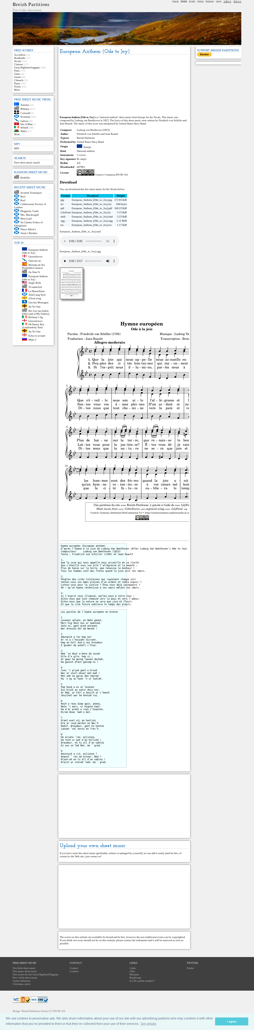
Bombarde (19, 57)
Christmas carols (21, 983)
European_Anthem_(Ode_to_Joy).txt (92, 204)
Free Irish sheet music (24, 968)
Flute (17, 70)
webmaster (141, 940)
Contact (74, 968)
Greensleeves (35, 256)
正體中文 (227, 2)
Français (175, 1)
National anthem (86, 151)
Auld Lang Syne (37, 294)
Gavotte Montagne (38, 302)
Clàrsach (18, 80)
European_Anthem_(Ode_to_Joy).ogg (92, 220)
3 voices (81, 154)
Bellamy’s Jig (35, 317)
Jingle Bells (34, 282)
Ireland (24, 127)
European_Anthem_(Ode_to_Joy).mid (92, 216)
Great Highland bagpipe (27, 67)
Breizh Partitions (31, 4)
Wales (23, 131)
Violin (17, 86)
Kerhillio (25, 177)
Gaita (17, 73)
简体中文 (237, 2)
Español (192, 1)
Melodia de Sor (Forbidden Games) (33, 266)
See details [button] (148, 1023)
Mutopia (134, 974)
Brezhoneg (210, 1)
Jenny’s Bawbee (29, 233)
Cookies (74, 971)
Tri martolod (35, 286)
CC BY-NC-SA (57, 1011)
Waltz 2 (32, 339)
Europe (87, 147)
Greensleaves (35, 320)
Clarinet (18, 64)
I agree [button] (231, 1021)
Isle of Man (26, 124)
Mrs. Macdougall (29, 214)
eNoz (132, 971)
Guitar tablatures (22, 980)
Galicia (24, 120)
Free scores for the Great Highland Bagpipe (36, 974)
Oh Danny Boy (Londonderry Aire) (33, 326)
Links (133, 968)
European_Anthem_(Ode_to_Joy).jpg (92, 199)
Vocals (17, 61)
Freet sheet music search (27, 162)
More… (18, 89)
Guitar (17, 77)
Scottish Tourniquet (31, 192)
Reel (22, 196)
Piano (17, 83)
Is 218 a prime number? (142, 980)
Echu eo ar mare (36, 335)
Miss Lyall (26, 218)
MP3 (16, 148)
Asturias (24, 104)
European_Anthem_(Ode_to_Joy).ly (91, 212)
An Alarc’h (34, 272)
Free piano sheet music (25, 971)
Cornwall (25, 113)
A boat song (34, 298)
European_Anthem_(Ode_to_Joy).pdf (92, 208)
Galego (218, 1)
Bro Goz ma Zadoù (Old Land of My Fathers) (35, 312)
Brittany (24, 108)
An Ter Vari (34, 306)
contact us (95, 856)
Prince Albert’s (28, 229)
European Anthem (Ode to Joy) (35, 251)
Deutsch (200, 1)
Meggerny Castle (29, 211)
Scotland (25, 116)
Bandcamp (135, 977)
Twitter (190, 968)
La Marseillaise (36, 290)
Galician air (34, 260)
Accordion (19, 54)
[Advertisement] (124, 85)
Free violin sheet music (25, 977)
